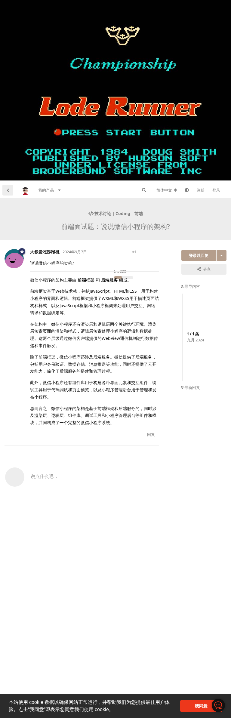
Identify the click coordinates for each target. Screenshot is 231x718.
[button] (116, 710)
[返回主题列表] (7, 190)
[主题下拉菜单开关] (221, 255)
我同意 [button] (201, 706)
